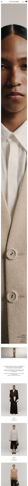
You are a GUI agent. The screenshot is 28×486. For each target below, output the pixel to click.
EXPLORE (23, 341)
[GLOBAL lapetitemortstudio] (14, 1)
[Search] (23, 1)
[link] (14, 352)
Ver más (14, 419)
